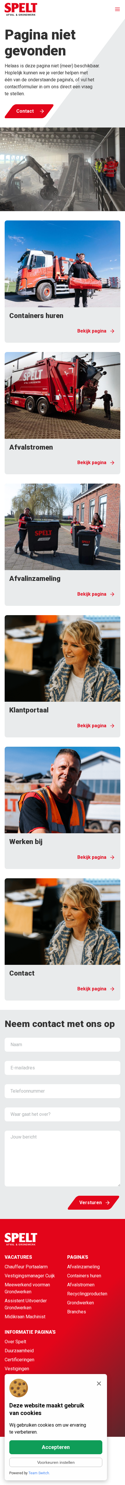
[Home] (32, 1239)
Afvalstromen (80, 1285)
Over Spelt (15, 1341)
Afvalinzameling (83, 1266)
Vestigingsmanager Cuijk (30, 1275)
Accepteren (56, 1447)
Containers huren (84, 1275)
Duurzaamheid (19, 1350)
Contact (25, 111)
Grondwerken (80, 1303)
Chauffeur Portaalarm (26, 1266)
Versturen (90, 1202)
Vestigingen (17, 1368)
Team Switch (38, 1473)
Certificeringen (19, 1359)
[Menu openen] (114, 9)
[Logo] (21, 9)
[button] (62, 281)
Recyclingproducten (87, 1294)
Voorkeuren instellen (56, 1462)
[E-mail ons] (112, 1473)
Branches (76, 1312)
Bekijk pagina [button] (91, 331)
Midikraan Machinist (25, 1316)
